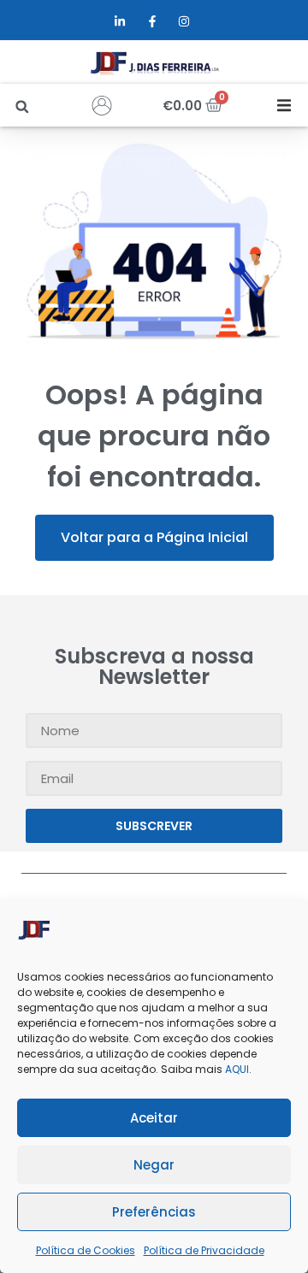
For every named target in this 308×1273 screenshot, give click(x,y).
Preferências (154, 1212)
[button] (22, 106)
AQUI (237, 1069)
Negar (154, 1165)
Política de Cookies (85, 1250)
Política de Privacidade (204, 1250)
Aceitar (154, 1118)
